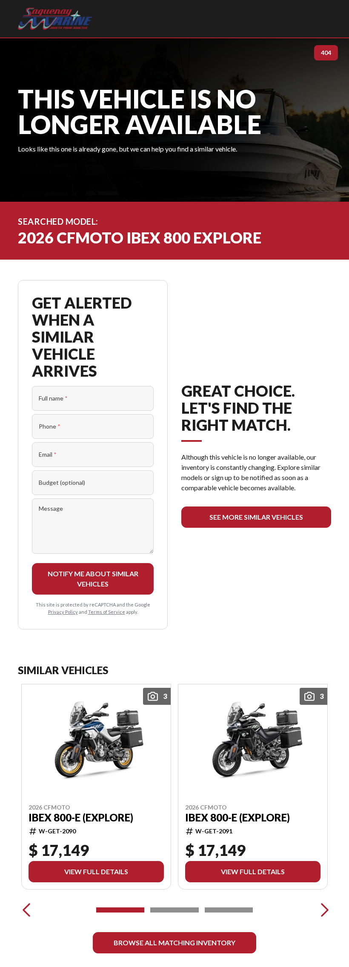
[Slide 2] (174, 910)
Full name (53, 398)
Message (51, 508)
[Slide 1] (120, 910)
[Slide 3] (229, 910)
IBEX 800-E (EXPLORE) (81, 818)
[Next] (322, 909)
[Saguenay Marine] (55, 19)
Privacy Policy (63, 612)
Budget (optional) (62, 482)
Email (48, 454)
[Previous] (26, 909)
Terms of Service (106, 612)
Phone (49, 426)
